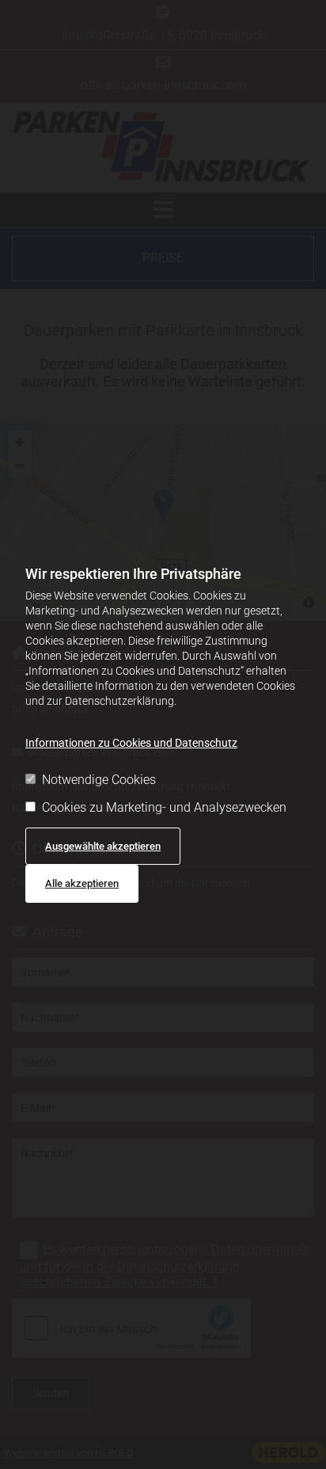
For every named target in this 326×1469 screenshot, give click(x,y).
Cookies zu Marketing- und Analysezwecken (164, 807)
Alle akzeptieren (82, 883)
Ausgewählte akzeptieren (103, 846)
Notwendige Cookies (99, 779)
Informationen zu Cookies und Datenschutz (131, 742)
